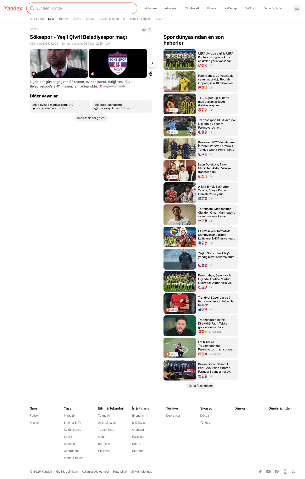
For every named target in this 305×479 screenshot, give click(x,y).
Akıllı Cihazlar (107, 422)
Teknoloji (104, 415)
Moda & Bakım (73, 458)
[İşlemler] (149, 30)
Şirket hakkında (141, 471)
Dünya (77, 18)
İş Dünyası (139, 422)
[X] (293, 471)
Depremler (173, 415)
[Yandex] (13, 8)
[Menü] (297, 8)
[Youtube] (268, 471)
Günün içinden (109, 18)
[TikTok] (260, 471)
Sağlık (68, 436)
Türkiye (63, 18)
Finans (211, 8)
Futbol (34, 415)
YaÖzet (250, 8)
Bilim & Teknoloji (140, 18)
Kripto (136, 443)
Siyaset (90, 18)
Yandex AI (192, 8)
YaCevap (230, 8)
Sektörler (138, 450)
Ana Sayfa (37, 18)
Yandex (47, 471)
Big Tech (104, 443)
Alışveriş (171, 8)
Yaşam (159, 18)
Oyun (101, 436)
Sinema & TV (72, 422)
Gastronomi (71, 450)
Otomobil (138, 429)
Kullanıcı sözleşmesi (95, 471)
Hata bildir (120, 471)
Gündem (151, 8)
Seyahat (69, 443)
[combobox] (81, 8)
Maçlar (34, 422)
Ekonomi (138, 415)
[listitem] (60, 106)
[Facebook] (276, 471)
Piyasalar (138, 436)
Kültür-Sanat (72, 429)
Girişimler (104, 450)
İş (124, 18)
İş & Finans (140, 408)
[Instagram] (285, 471)
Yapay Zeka (106, 429)
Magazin (70, 415)
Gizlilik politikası (67, 471)
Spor (51, 18)
